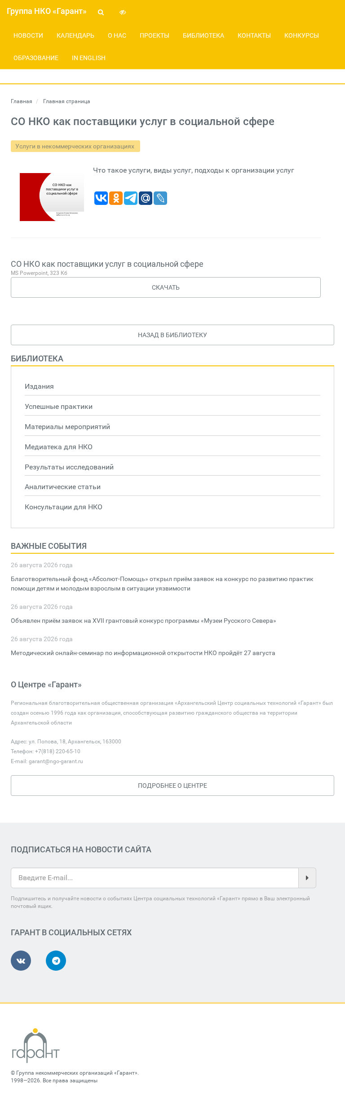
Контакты (254, 35)
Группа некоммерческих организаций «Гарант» (76, 1073)
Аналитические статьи (63, 486)
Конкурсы (301, 35)
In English (89, 57)
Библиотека (203, 35)
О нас (117, 35)
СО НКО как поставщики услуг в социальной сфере (107, 264)
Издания (39, 386)
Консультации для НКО (63, 507)
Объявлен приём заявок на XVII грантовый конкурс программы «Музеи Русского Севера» (143, 620)
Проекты (154, 35)
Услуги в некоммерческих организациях (75, 146)
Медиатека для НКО (59, 447)
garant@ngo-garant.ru (56, 761)
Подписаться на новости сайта (81, 849)
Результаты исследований (69, 467)
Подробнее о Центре (172, 785)
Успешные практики (59, 406)
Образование (35, 57)
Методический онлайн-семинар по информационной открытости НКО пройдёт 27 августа (143, 652)
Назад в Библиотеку (172, 335)
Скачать (166, 287)
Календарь (75, 35)
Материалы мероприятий (67, 426)
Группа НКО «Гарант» (47, 11)
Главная (21, 101)
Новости (28, 35)
